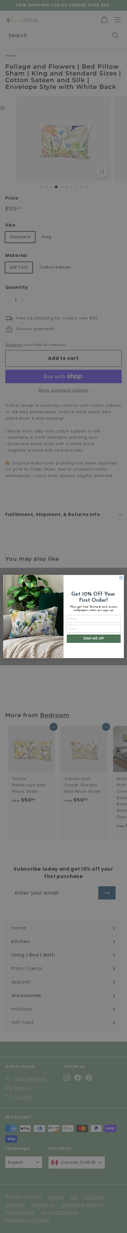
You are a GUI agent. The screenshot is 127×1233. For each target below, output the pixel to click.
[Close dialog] (121, 577)
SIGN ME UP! (94, 638)
